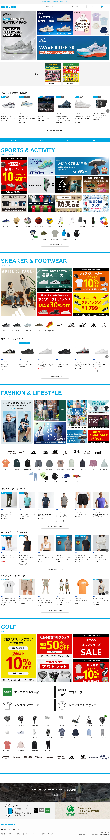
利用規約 (19, 834)
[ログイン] (97, 7)
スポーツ (13, 140)
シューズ (40, 140)
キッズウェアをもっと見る (55, 610)
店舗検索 (56, 795)
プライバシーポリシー (30, 834)
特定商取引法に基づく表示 (46, 834)
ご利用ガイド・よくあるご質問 (11, 829)
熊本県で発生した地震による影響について (55, 2)
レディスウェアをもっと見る (55, 569)
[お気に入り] (93, 7)
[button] (108, 111)
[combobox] (55, 6)
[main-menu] (107, 7)
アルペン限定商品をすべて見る (55, 130)
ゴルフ (95, 140)
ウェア (68, 140)
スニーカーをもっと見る (55, 376)
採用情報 (11, 834)
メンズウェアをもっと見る (55, 526)
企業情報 (3, 834)
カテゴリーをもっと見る (55, 244)
